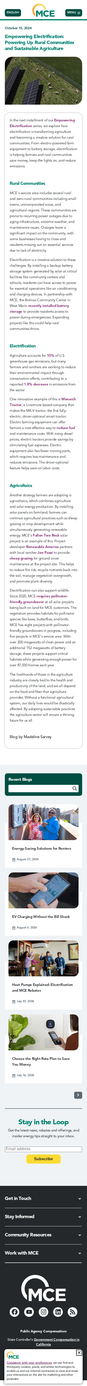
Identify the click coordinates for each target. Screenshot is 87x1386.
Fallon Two (42, 535)
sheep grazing (21, 558)
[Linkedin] (58, 1312)
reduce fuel (66, 428)
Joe (40, 553)
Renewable (35, 547)
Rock (55, 535)
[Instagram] (43, 1312)
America (52, 547)
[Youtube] (29, 1312)
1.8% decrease (36, 384)
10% (50, 356)
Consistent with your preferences (29, 1363)
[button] (79, 1353)
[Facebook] (14, 1312)
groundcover (33, 602)
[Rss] (72, 1312)
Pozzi (48, 553)
